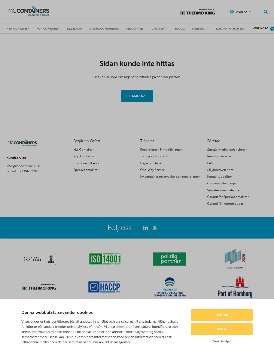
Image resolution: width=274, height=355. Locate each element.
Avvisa (222, 329)
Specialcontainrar (104, 28)
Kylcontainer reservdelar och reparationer (170, 177)
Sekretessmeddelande (223, 190)
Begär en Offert (86, 141)
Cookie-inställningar (222, 183)
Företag (198, 28)
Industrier (134, 28)
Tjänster (157, 28)
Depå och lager (151, 163)
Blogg (180, 28)
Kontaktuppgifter (230, 28)
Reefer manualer (219, 156)
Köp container (48, 28)
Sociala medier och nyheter (227, 150)
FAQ (210, 163)
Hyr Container (83, 150)
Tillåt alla (222, 315)
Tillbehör (74, 28)
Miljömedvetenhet (220, 170)
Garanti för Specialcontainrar (228, 197)
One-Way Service (152, 170)
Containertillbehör (86, 163)
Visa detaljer (222, 341)
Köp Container (83, 156)
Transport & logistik (154, 156)
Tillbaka (137, 96)
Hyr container (18, 28)
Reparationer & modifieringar (161, 150)
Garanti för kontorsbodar (225, 204)
